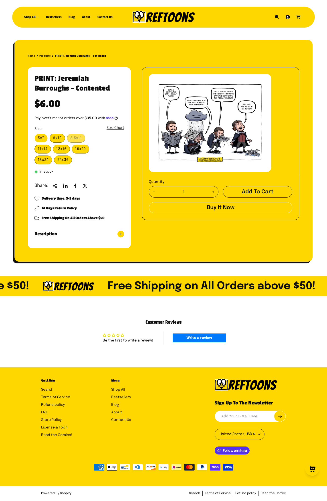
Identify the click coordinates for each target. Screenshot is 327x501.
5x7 (41, 138)
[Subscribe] (280, 416)
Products (44, 56)
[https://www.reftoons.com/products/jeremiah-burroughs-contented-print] (65, 186)
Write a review (199, 338)
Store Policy (51, 420)
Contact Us (121, 420)
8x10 (57, 138)
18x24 (43, 160)
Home (31, 56)
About (116, 412)
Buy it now (220, 207)
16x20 (80, 149)
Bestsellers (121, 397)
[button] (31, 17)
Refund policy (53, 405)
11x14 (43, 149)
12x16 (61, 149)
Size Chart (115, 128)
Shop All (118, 390)
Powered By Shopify (56, 493)
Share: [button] (41, 185)
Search (47, 390)
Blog (115, 405)
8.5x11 (77, 139)
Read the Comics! (56, 435)
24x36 (63, 160)
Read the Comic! (273, 493)
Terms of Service (55, 397)
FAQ (44, 412)
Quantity (156, 182)
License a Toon (54, 427)
